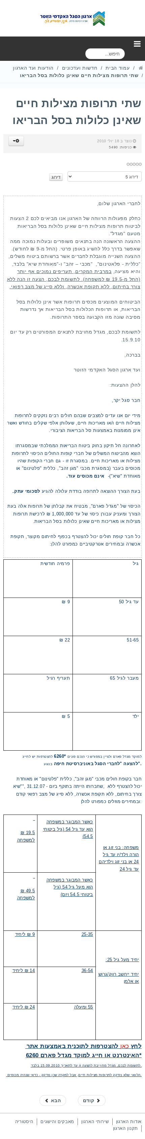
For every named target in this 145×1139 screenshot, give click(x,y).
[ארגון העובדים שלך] (72, 18)
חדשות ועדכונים (79, 68)
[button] (16, 141)
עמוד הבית (117, 68)
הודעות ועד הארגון (33, 68)
